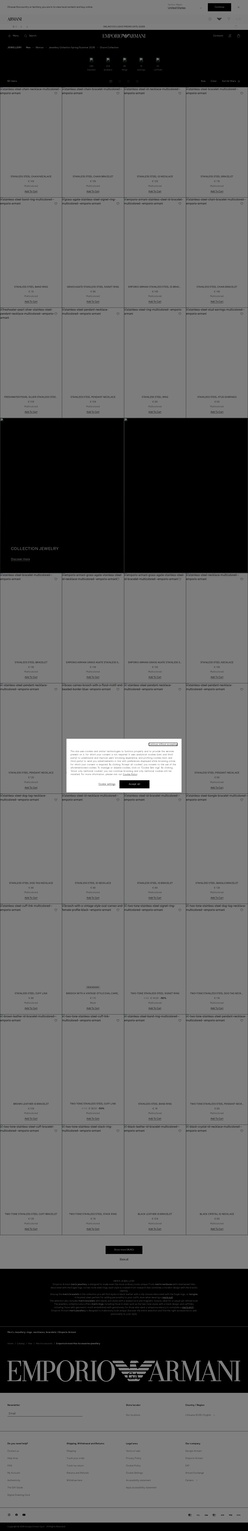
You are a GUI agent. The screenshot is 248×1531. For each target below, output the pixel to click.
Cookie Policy (130, 774)
